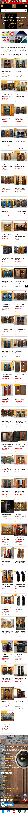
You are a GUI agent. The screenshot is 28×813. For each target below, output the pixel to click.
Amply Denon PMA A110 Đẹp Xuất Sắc (7, 725)
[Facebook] (5, 800)
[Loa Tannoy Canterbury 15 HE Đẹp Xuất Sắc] (7, 530)
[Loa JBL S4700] (20, 693)
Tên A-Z (10, 54)
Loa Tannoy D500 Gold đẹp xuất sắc (20, 492)
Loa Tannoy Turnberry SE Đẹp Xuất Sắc (6, 468)
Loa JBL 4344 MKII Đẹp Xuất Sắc (7, 305)
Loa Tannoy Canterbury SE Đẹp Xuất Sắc (20, 515)
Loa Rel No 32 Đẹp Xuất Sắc (20, 655)
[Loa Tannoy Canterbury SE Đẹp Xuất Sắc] (20, 506)
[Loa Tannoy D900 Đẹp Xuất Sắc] (7, 63)
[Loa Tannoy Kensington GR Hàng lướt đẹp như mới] (7, 157)
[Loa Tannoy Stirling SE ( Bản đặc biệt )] (20, 460)
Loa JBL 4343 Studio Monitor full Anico (7, 212)
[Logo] (14, 6)
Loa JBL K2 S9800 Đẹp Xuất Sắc (7, 608)
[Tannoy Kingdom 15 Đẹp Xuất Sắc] (7, 367)
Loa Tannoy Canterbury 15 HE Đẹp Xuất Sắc (6, 538)
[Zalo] (2, 800)
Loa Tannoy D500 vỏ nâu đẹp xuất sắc (20, 305)
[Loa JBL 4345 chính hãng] (7, 133)
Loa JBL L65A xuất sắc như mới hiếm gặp (7, 95)
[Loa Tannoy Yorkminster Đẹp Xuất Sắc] (20, 390)
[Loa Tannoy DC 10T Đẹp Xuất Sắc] (7, 390)
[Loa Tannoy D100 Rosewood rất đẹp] (7, 413)
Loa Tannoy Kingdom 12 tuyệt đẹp (19, 72)
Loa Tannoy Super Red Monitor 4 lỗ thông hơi (20, 445)
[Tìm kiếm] (25, 10)
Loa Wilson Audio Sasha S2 (6, 515)
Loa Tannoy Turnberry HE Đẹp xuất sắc (20, 165)
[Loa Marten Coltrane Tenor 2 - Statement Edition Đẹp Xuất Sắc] (7, 576)
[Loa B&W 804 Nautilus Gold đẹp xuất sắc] (7, 180)
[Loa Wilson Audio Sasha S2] (7, 506)
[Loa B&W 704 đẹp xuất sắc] (20, 250)
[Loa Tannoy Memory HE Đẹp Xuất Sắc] (20, 413)
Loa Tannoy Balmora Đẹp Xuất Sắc (7, 352)
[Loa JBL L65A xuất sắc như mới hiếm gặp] (7, 87)
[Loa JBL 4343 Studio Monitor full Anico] (7, 203)
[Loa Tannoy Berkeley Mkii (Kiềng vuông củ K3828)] (20, 203)
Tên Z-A (16, 54)
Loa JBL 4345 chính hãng (7, 142)
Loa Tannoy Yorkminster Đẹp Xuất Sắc (19, 398)
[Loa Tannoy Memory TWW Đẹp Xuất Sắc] (7, 436)
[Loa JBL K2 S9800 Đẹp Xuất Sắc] (7, 600)
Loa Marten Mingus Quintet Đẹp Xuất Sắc (20, 562)
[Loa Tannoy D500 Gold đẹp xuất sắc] (20, 483)
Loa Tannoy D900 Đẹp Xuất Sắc (6, 72)
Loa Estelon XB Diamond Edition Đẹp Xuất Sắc (7, 562)
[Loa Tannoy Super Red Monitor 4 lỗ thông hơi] (20, 436)
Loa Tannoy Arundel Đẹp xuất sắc (7, 492)
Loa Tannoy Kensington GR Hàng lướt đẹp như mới (7, 165)
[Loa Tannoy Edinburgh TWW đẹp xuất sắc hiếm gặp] (20, 87)
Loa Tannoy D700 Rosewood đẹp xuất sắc (20, 188)
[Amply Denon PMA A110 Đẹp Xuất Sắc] (7, 717)
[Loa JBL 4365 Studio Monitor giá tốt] (20, 110)
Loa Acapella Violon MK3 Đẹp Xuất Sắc (20, 585)
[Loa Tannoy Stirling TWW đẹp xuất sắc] (20, 273)
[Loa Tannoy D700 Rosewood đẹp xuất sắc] (20, 180)
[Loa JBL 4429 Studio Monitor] (7, 250)
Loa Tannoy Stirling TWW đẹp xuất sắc (20, 282)
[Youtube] (8, 800)
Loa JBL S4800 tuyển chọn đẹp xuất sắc (20, 328)
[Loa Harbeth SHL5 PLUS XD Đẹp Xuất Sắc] (20, 623)
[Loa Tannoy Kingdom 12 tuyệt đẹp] (20, 63)
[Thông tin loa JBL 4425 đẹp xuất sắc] (7, 320)
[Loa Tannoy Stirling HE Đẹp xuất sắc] (7, 227)
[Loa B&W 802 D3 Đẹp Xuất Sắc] (20, 600)
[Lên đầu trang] (25, 807)
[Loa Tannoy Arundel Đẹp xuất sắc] (7, 483)
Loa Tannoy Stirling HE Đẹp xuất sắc (7, 235)
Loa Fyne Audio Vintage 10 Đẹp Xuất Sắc (7, 702)
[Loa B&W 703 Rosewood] (20, 343)
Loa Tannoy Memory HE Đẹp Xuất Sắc (20, 422)
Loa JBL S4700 (19, 701)
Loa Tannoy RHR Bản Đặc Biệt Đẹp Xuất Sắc (7, 679)
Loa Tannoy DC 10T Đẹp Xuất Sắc (7, 398)
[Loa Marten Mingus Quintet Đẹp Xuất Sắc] (20, 553)
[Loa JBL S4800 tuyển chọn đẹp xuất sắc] (20, 320)
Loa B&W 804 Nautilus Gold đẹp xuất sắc (6, 188)
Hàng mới (22, 54)
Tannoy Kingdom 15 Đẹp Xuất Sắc (7, 375)
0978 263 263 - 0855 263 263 (9, 788)
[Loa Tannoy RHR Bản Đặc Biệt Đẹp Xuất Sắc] (7, 670)
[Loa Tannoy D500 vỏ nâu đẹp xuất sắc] (20, 297)
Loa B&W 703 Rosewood (18, 352)
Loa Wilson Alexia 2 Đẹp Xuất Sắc (7, 655)
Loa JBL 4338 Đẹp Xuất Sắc (20, 142)
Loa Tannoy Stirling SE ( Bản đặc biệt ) (20, 468)
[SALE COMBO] (14, 1)
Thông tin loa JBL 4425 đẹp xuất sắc (7, 328)
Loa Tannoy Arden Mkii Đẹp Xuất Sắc (20, 235)
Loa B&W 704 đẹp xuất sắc (20, 258)
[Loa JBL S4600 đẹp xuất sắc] (7, 110)
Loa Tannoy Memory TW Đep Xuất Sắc (7, 632)
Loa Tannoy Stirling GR (20, 375)
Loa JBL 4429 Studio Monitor (7, 258)
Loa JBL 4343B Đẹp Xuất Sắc (7, 282)
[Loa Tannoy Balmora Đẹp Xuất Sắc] (7, 343)
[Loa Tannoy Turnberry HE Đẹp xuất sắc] (20, 157)
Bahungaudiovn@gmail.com (11, 767)
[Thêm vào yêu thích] (12, 58)
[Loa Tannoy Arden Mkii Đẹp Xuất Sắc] (20, 227)
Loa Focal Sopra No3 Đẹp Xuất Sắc (20, 679)
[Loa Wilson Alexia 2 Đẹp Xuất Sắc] (7, 647)
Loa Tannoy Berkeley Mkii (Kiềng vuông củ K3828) (20, 212)
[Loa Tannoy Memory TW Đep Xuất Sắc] (7, 623)
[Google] (11, 800)
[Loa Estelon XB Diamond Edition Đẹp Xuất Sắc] (7, 553)
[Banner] (14, 37)
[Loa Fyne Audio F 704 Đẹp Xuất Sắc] (20, 530)
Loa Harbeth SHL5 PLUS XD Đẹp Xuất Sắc (20, 632)
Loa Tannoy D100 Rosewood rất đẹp (7, 422)
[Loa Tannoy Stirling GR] (20, 367)
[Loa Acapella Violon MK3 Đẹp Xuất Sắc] (20, 576)
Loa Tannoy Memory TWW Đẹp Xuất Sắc (7, 445)
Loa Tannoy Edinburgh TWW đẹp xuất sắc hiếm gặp (20, 95)
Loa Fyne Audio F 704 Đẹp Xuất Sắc (20, 538)
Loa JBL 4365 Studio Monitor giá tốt (20, 118)
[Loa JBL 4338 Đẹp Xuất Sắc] (20, 133)
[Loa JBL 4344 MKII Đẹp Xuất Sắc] (7, 297)
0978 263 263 (10, 765)
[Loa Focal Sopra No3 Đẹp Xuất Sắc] (20, 670)
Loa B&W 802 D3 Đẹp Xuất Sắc (19, 608)
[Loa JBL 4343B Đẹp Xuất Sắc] (7, 273)
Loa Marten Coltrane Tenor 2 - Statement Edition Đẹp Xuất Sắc (7, 585)
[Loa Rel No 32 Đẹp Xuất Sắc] (20, 647)
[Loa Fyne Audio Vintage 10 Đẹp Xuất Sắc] (7, 693)
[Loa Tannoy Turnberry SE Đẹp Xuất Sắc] (7, 460)
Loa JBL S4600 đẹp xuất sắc (7, 118)
